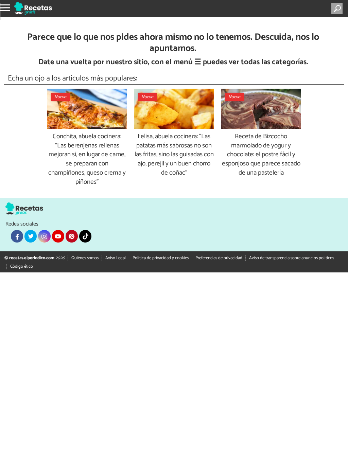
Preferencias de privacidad (218, 258)
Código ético (21, 266)
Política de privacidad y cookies (161, 258)
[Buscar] (338, 8)
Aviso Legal (115, 258)
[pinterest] (72, 236)
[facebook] (17, 236)
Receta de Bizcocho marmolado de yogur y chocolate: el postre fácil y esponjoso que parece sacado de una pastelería (261, 155)
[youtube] (58, 236)
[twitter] (30, 236)
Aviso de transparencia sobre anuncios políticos (291, 258)
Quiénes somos (85, 258)
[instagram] (44, 236)
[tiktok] (85, 236)
